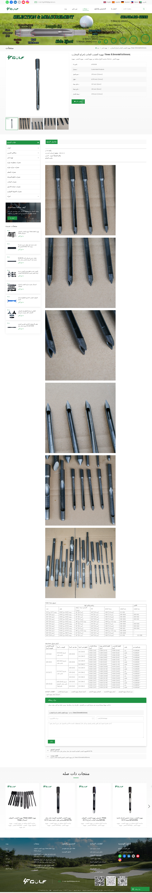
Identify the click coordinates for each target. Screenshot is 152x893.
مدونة (7, 865)
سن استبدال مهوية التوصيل (126, 692)
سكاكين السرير (11, 153)
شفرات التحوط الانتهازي (14, 191)
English (109, 2)
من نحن (74, 9)
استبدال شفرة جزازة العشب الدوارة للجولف (27, 285)
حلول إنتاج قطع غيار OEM (68, 849)
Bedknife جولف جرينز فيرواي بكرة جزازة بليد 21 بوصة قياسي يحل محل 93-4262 (27, 259)
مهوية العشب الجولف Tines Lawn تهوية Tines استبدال (28, 232)
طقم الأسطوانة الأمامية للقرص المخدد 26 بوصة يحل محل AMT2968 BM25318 (28, 325)
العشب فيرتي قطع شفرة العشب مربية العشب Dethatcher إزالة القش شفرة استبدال (28, 272)
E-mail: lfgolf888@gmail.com (46, 2)
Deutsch (127, 2)
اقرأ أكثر (20, 236)
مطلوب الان (79, 101)
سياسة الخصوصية (57, 890)
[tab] (52, 142)
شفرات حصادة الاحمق (13, 187)
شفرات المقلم (11, 172)
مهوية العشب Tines (95, 859)
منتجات (85, 9)
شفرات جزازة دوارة (13, 167)
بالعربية (144, 2)
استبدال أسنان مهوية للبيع (53, 695)
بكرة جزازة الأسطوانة (95, 855)
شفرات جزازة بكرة (95, 849)
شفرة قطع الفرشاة (95, 869)
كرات (9, 148)
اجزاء (8, 196)
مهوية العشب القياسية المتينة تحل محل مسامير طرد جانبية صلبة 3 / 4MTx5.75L (58, 819)
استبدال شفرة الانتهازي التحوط (98, 862)
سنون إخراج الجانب (63, 692)
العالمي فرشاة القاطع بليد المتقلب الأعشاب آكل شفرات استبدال (27, 312)
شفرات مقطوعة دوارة (14, 162)
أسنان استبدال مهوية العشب (78, 692)
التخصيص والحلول (100, 9)
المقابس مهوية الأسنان (95, 692)
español (117, 2)
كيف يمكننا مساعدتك (16, 207)
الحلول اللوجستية (66, 852)
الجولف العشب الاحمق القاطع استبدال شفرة (28, 298)
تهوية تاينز (104, 48)
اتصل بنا (113, 9)
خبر (6, 855)
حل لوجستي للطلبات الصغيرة (125, 852)
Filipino (136, 2)
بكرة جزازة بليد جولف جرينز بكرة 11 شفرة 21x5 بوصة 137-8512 (27, 246)
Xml (65, 890)
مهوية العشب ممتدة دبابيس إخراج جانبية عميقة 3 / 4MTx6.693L (130, 819)
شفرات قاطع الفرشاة (13, 177)
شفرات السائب (11, 182)
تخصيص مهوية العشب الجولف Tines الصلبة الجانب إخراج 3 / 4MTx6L (94, 819)
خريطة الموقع (9, 869)
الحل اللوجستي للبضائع (124, 849)
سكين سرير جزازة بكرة (96, 852)
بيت (65, 9)
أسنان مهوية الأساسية (109, 692)
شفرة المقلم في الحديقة (96, 872)
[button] (149, 806)
